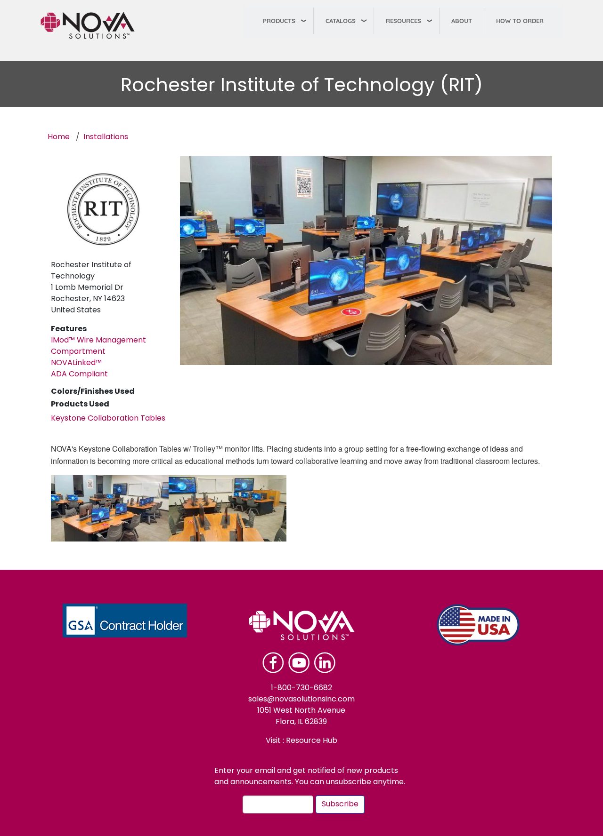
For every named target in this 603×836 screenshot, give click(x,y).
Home (59, 137)
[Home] (91, 25)
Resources (403, 20)
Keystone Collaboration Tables (108, 418)
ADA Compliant (79, 374)
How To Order (520, 20)
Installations (105, 137)
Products (279, 20)
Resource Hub (310, 741)
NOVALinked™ (76, 363)
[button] (110, 508)
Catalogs (341, 20)
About (461, 20)
